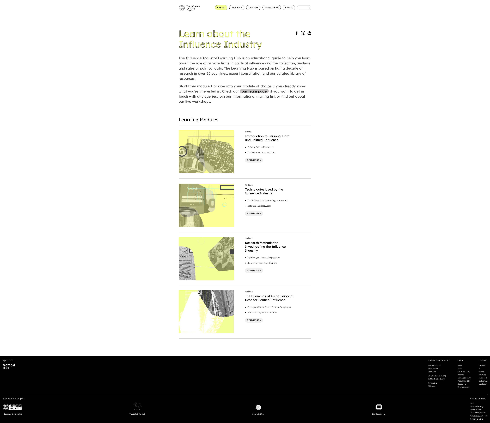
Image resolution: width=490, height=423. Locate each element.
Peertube (482, 374)
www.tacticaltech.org (437, 376)
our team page (254, 91)
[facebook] (297, 33)
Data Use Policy (464, 378)
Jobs (460, 365)
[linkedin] (309, 33)
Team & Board (463, 371)
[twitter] (303, 33)
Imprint (461, 374)
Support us (462, 384)
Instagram (483, 381)
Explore (236, 7)
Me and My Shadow (478, 413)
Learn (221, 7)
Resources (272, 7)
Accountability (464, 381)
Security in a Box (476, 419)
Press (460, 368)
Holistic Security (476, 406)
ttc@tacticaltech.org (436, 379)
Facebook (483, 378)
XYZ (471, 403)
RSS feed (431, 386)
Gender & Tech (475, 409)
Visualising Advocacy (478, 416)
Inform (253, 7)
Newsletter (432, 383)
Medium (482, 365)
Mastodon (483, 384)
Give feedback (463, 387)
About (289, 7)
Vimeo (481, 371)
